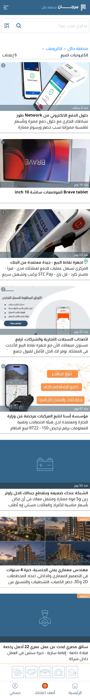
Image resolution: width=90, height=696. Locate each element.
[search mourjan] (19, 25)
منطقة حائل (78, 48)
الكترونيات (54, 48)
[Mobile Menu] (6, 7)
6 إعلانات (9, 55)
